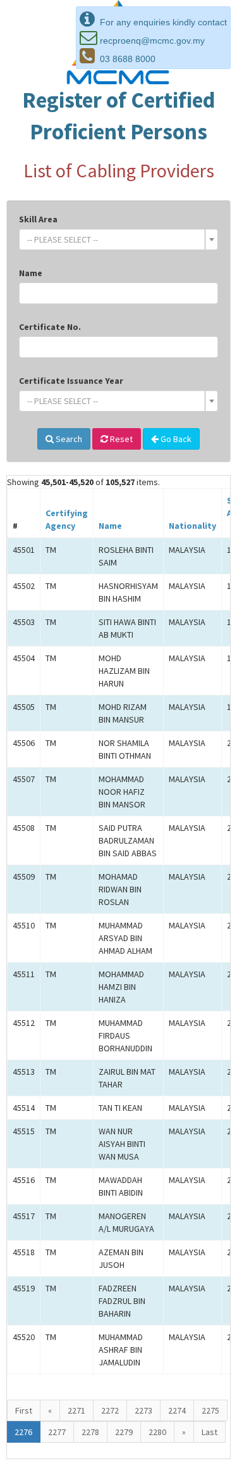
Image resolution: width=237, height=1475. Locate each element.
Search (68, 439)
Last (209, 1432)
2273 (143, 1410)
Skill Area (38, 219)
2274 (177, 1410)
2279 (124, 1432)
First (23, 1410)
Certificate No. (50, 326)
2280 (157, 1432)
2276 (23, 1432)
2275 (210, 1410)
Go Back (175, 439)
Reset (120, 439)
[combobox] (118, 239)
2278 (90, 1432)
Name (30, 273)
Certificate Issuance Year (71, 380)
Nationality (192, 525)
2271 (76, 1410)
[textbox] (114, 239)
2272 (110, 1410)
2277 (57, 1432)
